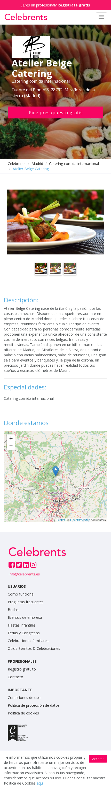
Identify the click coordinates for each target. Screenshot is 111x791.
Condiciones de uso (24, 697)
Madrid (37, 163)
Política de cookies (23, 713)
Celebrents (17, 163)
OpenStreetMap (80, 520)
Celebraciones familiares (28, 640)
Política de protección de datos (34, 705)
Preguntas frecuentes (26, 601)
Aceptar (98, 759)
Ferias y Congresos (24, 632)
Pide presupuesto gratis (56, 112)
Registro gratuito (22, 669)
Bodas (13, 609)
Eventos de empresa (25, 617)
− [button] (11, 446)
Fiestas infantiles (22, 625)
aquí (40, 783)
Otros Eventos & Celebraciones (34, 648)
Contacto (15, 676)
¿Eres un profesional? (55, 5)
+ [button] (11, 438)
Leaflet (61, 520)
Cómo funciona (21, 594)
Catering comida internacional (74, 163)
